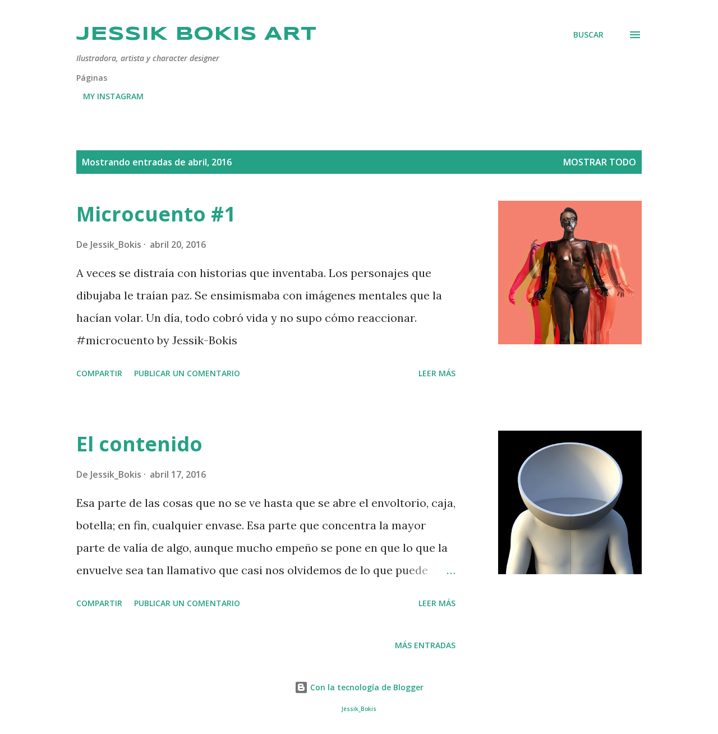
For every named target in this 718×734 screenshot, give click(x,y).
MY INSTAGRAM (113, 96)
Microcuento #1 (156, 214)
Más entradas (425, 645)
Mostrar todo (599, 162)
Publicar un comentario (187, 373)
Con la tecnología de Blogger (366, 687)
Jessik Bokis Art (196, 34)
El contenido (139, 444)
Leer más (436, 373)
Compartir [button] (99, 373)
